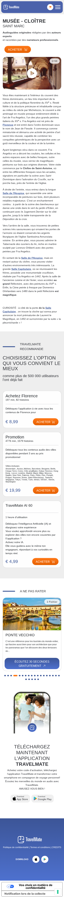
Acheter (15, 49)
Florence (8, 124)
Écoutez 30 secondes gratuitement (32, 663)
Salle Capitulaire (21, 269)
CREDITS (56, 847)
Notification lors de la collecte (25, 893)
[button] (5, 675)
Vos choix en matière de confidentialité (35, 886)
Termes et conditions (40, 847)
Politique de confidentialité (16, 847)
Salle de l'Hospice (13, 193)
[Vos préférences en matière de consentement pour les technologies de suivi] (57, 892)
